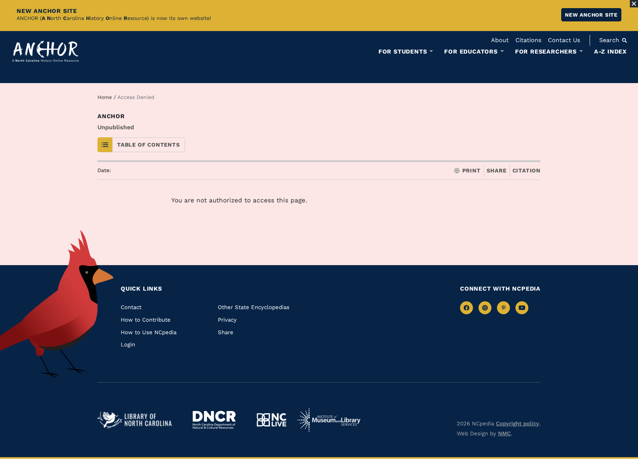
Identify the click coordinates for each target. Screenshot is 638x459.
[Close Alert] (634, 3)
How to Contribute (146, 319)
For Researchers (546, 51)
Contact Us (564, 40)
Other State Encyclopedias (253, 307)
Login (128, 344)
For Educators (470, 51)
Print (471, 171)
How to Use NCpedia (148, 332)
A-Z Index (610, 51)
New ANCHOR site (591, 15)
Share (497, 171)
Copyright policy (517, 423)
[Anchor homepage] (45, 51)
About (500, 40)
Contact (131, 307)
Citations (528, 40)
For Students (402, 51)
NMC (504, 433)
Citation (526, 170)
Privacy (227, 319)
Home (104, 97)
